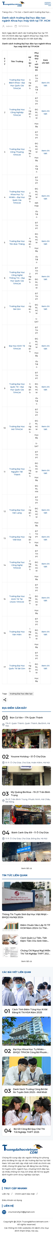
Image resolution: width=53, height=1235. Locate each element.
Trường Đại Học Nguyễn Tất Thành (17, 472)
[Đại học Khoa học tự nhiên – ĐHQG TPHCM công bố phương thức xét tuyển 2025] (26, 1031)
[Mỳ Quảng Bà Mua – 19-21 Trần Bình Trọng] (26, 814)
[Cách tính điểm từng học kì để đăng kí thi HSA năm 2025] (26, 991)
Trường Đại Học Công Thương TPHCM (17, 152)
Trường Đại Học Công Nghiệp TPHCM (17, 112)
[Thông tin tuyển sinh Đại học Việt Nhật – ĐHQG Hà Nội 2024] (26, 896)
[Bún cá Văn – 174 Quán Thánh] (26, 738)
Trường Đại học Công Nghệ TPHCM (17, 565)
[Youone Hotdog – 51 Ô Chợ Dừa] (26, 775)
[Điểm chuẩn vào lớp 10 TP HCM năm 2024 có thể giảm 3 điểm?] (10, 927)
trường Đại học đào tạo (21, 693)
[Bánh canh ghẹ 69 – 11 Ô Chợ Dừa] (26, 851)
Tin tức (17, 12)
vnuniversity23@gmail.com (21, 1212)
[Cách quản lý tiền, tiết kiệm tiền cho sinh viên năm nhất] (10, 940)
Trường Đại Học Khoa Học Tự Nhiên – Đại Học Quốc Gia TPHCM (17, 197)
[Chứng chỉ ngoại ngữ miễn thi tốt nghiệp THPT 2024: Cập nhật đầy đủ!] (10, 952)
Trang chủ (7, 12)
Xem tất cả (26, 868)
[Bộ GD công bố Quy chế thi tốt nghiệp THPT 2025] (26, 1110)
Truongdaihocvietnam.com (35, 1221)
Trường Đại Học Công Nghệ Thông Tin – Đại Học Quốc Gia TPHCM (17, 278)
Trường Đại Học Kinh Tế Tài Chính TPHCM (17, 599)
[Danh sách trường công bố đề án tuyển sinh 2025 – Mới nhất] (26, 1071)
